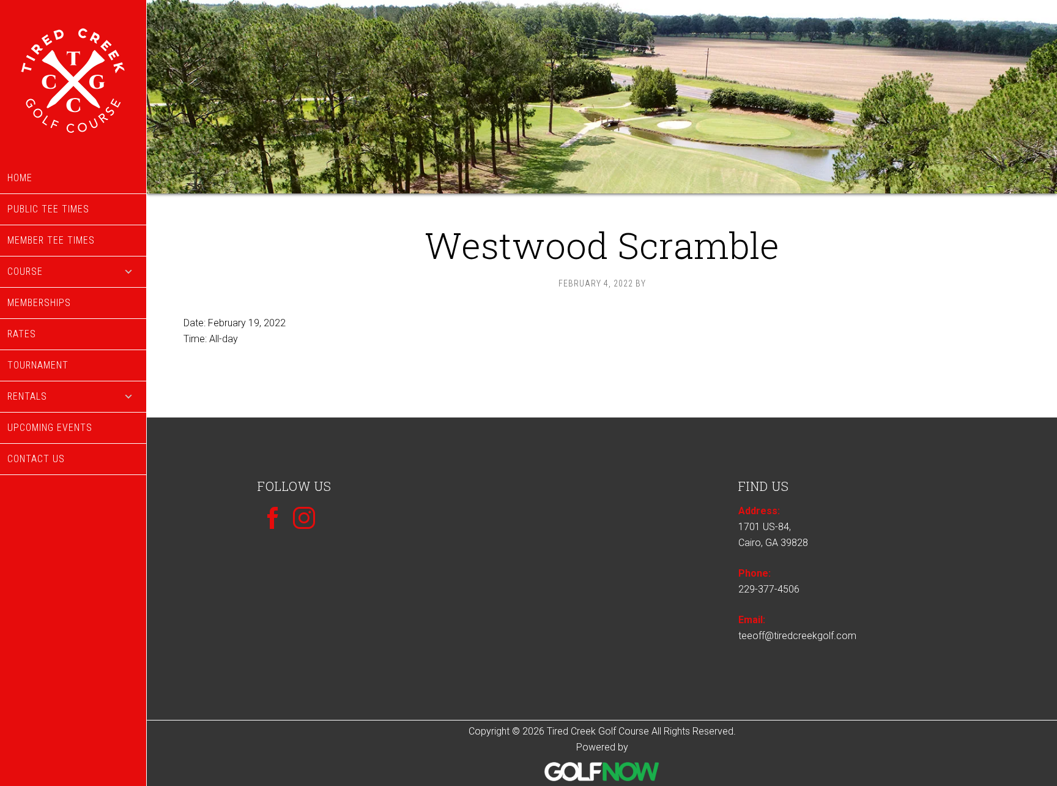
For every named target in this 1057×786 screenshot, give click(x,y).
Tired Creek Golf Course (73, 81)
